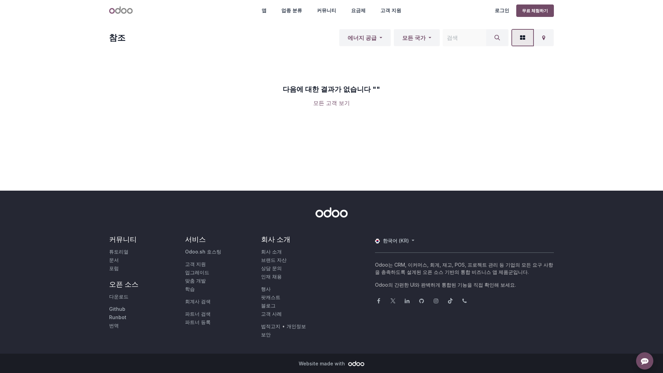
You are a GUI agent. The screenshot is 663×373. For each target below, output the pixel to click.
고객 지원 (391, 10)
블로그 (268, 305)
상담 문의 (271, 268)
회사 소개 (271, 252)
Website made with (322, 363)
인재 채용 (271, 276)
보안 (266, 334)
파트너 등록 (198, 322)
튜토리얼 (118, 252)
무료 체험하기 (535, 10)
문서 (114, 260)
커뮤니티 (326, 10)
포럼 (114, 268)
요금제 (358, 10)
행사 (266, 289)
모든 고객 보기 (331, 102)
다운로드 (118, 296)
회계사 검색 (198, 301)
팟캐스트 (270, 297)
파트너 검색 (198, 314)
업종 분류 (291, 10)
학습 (190, 289)
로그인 (502, 10)
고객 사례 (271, 314)
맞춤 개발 (195, 281)
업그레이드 (197, 272)
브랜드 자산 (274, 260)
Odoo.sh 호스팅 (203, 252)
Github (117, 309)
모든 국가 (414, 37)
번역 (114, 325)
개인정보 (296, 326)
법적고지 (270, 326)
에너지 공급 (362, 37)
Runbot (117, 317)
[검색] (497, 37)
